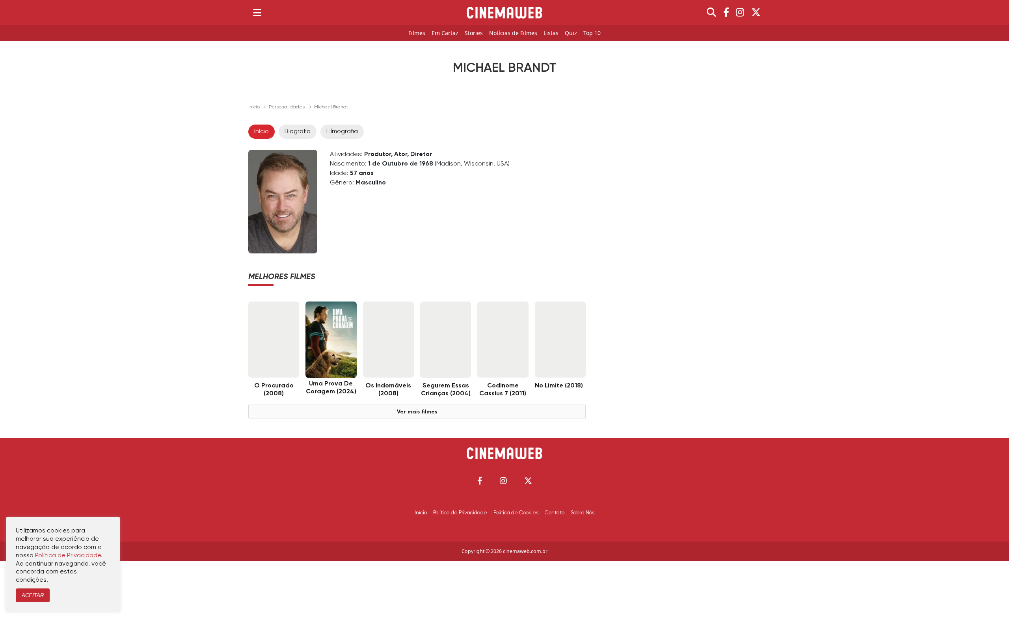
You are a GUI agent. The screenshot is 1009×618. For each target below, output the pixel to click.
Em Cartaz (445, 33)
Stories (474, 33)
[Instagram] (740, 12)
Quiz (571, 33)
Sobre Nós (582, 513)
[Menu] (257, 13)
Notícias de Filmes (513, 33)
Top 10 (592, 33)
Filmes (416, 33)
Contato (554, 513)
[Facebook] (726, 12)
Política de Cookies (515, 513)
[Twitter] (756, 12)
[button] (480, 480)
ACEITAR (33, 595)
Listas (551, 33)
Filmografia (342, 131)
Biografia (298, 131)
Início (254, 107)
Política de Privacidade (460, 513)
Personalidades (287, 107)
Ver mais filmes (417, 412)
